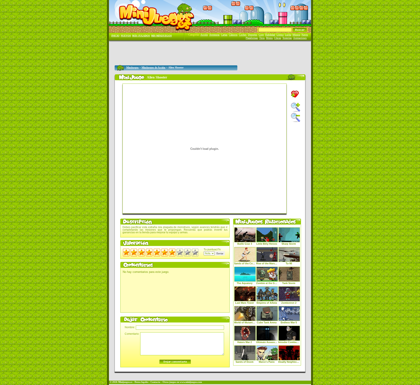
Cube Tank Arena (266, 322)
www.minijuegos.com (191, 382)
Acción (204, 34)
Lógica (280, 34)
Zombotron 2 (288, 302)
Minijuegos (132, 67)
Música (296, 34)
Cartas (224, 34)
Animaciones (300, 38)
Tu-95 (289, 263)
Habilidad (270, 34)
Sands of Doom (245, 362)
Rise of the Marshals (266, 263)
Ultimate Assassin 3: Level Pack (266, 342)
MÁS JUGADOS (141, 36)
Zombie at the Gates (266, 283)
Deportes (252, 34)
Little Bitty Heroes (266, 243)
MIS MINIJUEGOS (161, 36)
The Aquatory (244, 283)
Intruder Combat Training (288, 342)
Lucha (288, 34)
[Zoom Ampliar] (295, 107)
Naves (304, 34)
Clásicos (233, 34)
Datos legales (141, 382)
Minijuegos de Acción (153, 67)
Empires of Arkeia (267, 302)
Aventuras (214, 34)
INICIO (115, 36)
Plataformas (252, 38)
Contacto (155, 382)
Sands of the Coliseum (244, 263)
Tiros (262, 38)
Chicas (277, 38)
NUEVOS (126, 36)
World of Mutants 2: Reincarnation (244, 322)
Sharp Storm (289, 243)
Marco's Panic (267, 362)
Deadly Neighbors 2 (288, 362)
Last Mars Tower (244, 302)
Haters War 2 (244, 342)
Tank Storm (288, 283)
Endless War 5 (289, 322)
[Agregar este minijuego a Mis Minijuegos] (295, 94)
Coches (243, 34)
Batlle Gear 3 (244, 243)
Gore (261, 34)
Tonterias (287, 38)
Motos (269, 38)
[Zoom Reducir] (295, 117)
